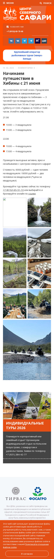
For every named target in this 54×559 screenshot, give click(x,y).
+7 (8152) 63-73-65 (15, 31)
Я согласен (27, 553)
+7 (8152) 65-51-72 (13, 189)
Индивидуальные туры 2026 (25, 425)
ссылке (32, 193)
